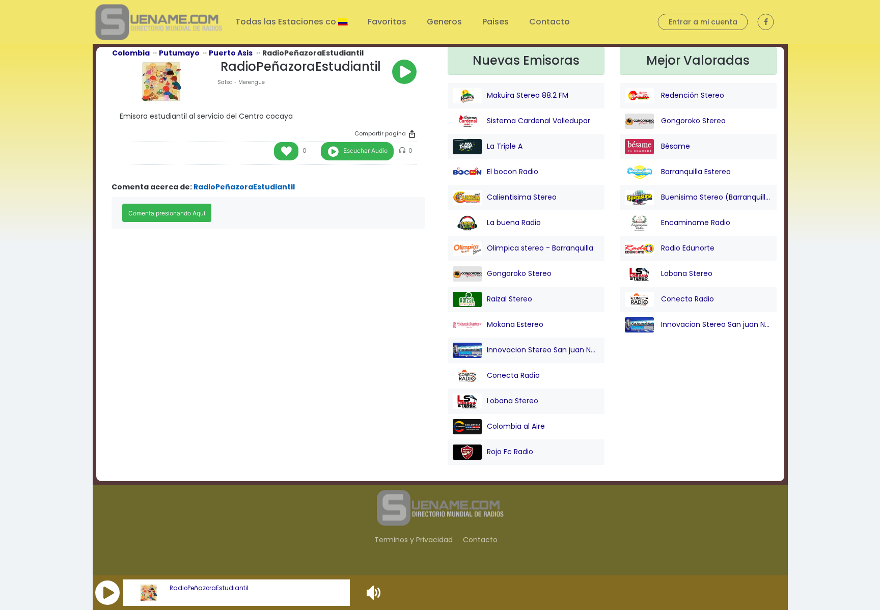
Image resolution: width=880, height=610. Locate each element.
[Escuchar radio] (404, 72)
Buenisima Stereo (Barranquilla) (715, 197)
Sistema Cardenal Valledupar (538, 121)
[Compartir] (412, 133)
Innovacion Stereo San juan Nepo (543, 350)
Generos (444, 21)
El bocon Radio (512, 172)
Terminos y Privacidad (413, 540)
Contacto (549, 21)
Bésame (674, 146)
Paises (495, 21)
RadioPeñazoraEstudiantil (209, 588)
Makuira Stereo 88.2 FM (527, 95)
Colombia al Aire (516, 426)
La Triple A (504, 146)
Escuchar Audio (365, 150)
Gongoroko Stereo (519, 273)
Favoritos (387, 21)
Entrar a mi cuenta (703, 22)
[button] (107, 592)
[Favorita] (286, 151)
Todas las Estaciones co (286, 21)
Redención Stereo (691, 95)
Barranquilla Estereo (695, 172)
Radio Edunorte (686, 248)
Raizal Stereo (509, 299)
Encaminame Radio (694, 222)
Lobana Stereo (512, 401)
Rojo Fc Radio (510, 452)
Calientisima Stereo (522, 197)
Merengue (251, 82)
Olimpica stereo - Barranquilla (540, 248)
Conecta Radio (513, 375)
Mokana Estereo (515, 324)
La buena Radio (514, 222)
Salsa (225, 82)
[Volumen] (375, 592)
